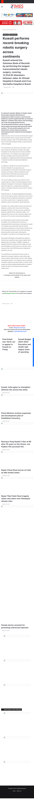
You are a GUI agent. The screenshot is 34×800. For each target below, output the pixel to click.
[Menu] (2, 7)
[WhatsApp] (2, 799)
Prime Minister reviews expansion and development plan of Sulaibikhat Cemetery (16, 415)
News (7, 29)
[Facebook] (0, 799)
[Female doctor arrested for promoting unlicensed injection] (17, 565)
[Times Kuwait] (17, 6)
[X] (1, 799)
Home (3, 29)
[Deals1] (17, 15)
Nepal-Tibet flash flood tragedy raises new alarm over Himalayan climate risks (15, 498)
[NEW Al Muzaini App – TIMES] (17, 22)
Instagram (8, 275)
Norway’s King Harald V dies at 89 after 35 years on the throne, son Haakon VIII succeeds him (16, 444)
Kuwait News (13, 29)
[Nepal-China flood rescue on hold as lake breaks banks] (17, 460)
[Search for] (32, 7)
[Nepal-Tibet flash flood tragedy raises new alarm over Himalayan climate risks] (17, 486)
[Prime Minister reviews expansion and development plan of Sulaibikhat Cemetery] (17, 403)
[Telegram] (3, 799)
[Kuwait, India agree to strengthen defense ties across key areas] (17, 377)
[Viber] (4, 799)
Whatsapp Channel (10, 293)
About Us (19, 791)
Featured (6, 34)
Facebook (16, 275)
